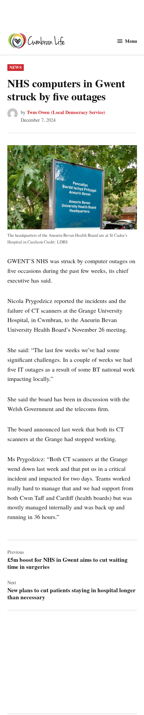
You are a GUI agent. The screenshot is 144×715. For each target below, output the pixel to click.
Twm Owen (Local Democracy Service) (66, 112)
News (15, 67)
